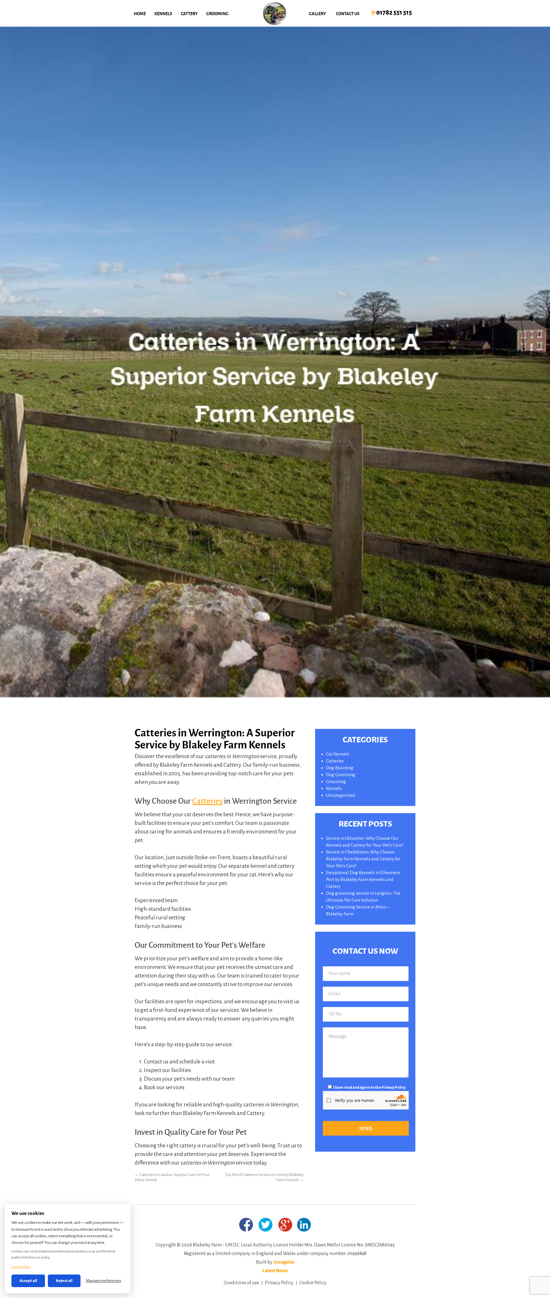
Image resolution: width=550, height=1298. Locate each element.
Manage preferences (103, 1281)
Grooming (217, 13)
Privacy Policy (393, 1087)
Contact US (348, 13)
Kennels (163, 13)
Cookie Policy (313, 1283)
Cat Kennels (337, 754)
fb (246, 1225)
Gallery (317, 13)
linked (303, 1224)
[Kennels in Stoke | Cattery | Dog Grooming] (275, 13)
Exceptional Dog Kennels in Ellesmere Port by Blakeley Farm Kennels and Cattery (363, 879)
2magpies (283, 1262)
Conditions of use (241, 1283)
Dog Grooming (340, 774)
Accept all (28, 1281)
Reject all (64, 1281)
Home (140, 13)
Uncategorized (340, 795)
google (285, 1225)
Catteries (207, 800)
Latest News (275, 1270)
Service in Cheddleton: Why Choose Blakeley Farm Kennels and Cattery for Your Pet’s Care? (363, 858)
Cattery (189, 13)
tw (266, 1225)
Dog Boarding (339, 767)
